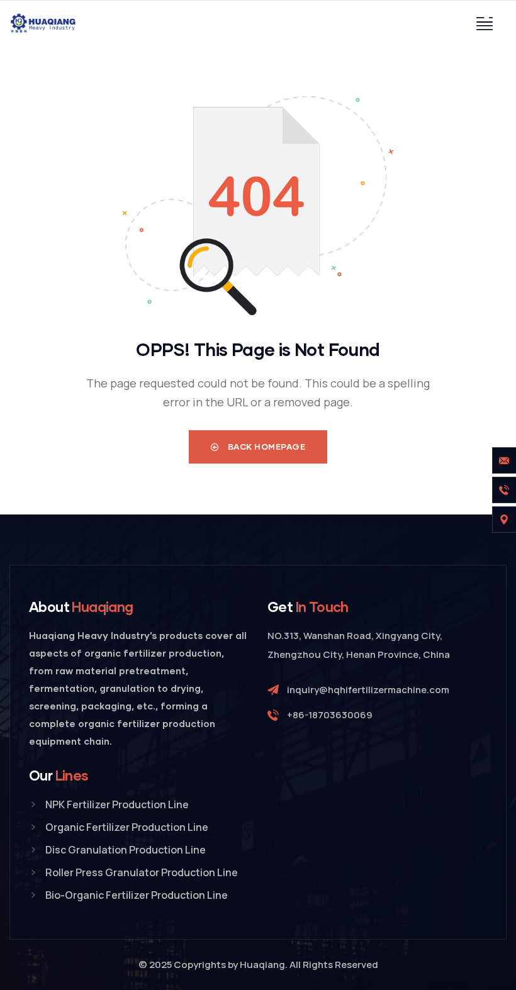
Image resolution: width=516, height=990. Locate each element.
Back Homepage (265, 447)
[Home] (44, 23)
